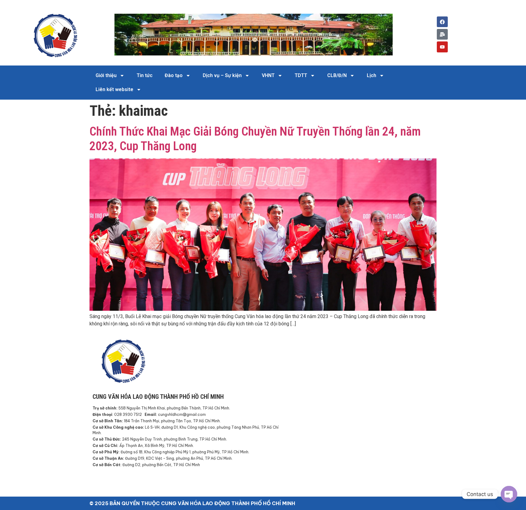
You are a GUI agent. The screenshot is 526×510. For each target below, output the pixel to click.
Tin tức (145, 75)
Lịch (371, 75)
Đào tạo (174, 75)
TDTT (301, 75)
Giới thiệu (106, 75)
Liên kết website (114, 89)
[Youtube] (442, 46)
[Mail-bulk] (442, 34)
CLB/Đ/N (337, 75)
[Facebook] (442, 21)
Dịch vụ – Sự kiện (222, 75)
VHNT (268, 75)
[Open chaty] (509, 494)
